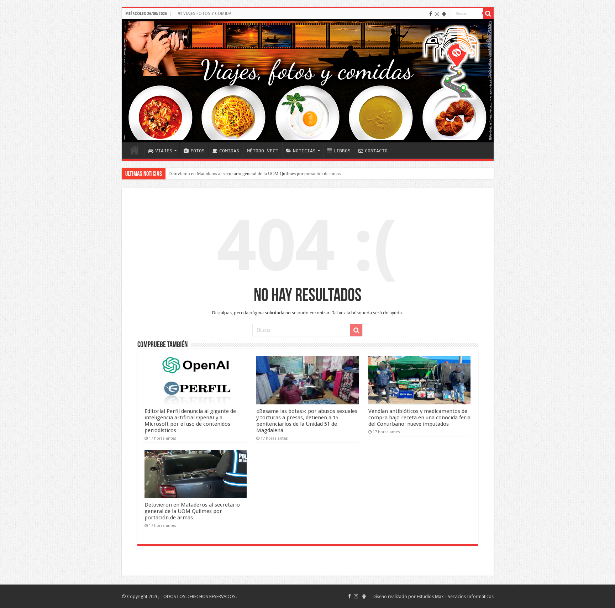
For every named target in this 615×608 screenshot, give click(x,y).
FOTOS (197, 150)
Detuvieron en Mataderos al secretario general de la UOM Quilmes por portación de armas (254, 173)
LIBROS (342, 150)
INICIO (134, 149)
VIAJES (163, 150)
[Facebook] (431, 14)
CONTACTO (376, 150)
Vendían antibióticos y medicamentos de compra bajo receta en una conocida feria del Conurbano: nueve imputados (419, 417)
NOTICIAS (304, 150)
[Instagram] (437, 14)
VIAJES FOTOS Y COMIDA (206, 13)
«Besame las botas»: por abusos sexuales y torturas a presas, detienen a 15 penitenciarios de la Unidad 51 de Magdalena (306, 421)
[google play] (444, 14)
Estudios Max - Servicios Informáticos (455, 596)
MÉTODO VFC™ (262, 150)
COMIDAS (229, 150)
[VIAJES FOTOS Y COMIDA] (308, 80)
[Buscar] (488, 13)
